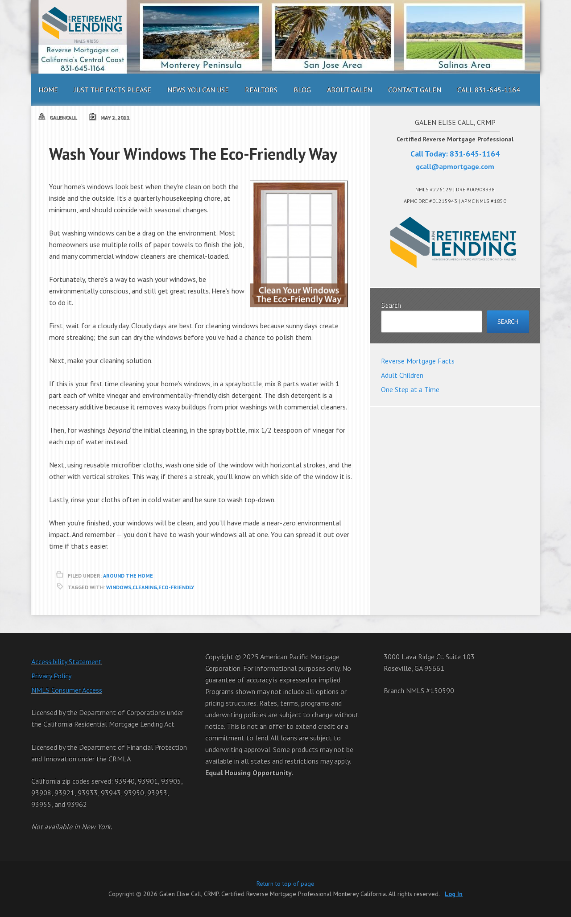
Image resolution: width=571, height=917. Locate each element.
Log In (454, 894)
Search (391, 304)
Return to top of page (285, 884)
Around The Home (128, 575)
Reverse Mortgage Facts (418, 360)
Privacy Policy (51, 675)
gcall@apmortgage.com (455, 166)
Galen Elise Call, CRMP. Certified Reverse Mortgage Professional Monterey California (285, 37)
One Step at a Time (410, 389)
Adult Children (402, 375)
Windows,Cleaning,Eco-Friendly (150, 587)
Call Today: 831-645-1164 (455, 154)
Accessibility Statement (66, 661)
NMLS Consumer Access (66, 690)
